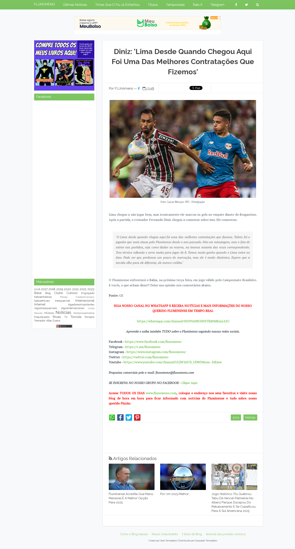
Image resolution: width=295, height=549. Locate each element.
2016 (37, 289)
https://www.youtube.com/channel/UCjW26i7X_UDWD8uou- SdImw (173, 362)
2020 (67, 289)
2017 (44, 289)
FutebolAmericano (85, 297)
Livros (91, 308)
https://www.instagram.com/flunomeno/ (156, 352)
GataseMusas (42, 300)
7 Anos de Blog (192, 534)
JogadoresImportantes (81, 304)
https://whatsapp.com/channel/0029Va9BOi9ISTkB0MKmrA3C (183, 321)
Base (38, 293)
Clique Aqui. (189, 383)
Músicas (49, 312)
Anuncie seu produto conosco (226, 534)
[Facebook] (120, 419)
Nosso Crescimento (165, 534)
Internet (40, 304)
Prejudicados (42, 316)
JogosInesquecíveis (45, 308)
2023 (90, 289)
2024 (236, 417)
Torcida (76, 317)
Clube (58, 293)
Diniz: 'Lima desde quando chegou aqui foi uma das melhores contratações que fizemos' (183, 61)
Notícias (250, 417)
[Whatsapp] (112, 419)
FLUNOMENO (44, 4)
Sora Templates (168, 540)
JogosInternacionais (72, 308)
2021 (75, 289)
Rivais (57, 317)
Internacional (84, 300)
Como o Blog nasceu (134, 534)
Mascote (38, 313)
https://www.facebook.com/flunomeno (153, 341)
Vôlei (49, 320)
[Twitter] (129, 419)
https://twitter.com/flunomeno (145, 357)
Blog (48, 293)
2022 (83, 289)
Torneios (89, 316)
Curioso (72, 293)
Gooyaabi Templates (206, 540)
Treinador (39, 320)
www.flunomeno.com (161, 393)
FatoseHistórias (43, 296)
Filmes (63, 297)
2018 (52, 289)
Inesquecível (62, 300)
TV (66, 316)
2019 (59, 289)
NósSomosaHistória (83, 313)
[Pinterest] (137, 419)
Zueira (56, 320)
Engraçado (87, 293)
